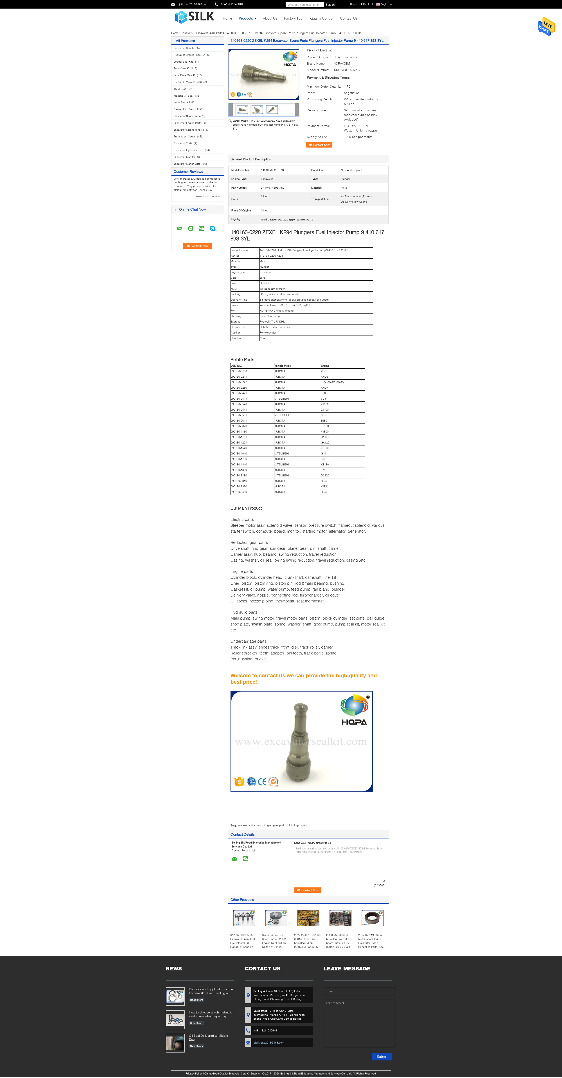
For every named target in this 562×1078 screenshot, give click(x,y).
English (385, 4)
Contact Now (321, 145)
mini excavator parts (250, 825)
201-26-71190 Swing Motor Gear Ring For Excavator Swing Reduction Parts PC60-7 (372, 940)
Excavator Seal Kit (184, 48)
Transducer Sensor (185, 136)
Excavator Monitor (184, 157)
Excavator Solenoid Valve (189, 129)
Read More (196, 999)
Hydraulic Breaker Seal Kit (189, 54)
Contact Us (349, 18)
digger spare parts (274, 825)
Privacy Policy (194, 1073)
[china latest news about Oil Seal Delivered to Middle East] (175, 1043)
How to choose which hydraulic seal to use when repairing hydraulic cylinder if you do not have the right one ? (211, 1014)
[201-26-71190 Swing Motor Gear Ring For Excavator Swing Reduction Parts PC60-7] (372, 918)
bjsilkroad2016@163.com (193, 4)
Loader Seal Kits (183, 61)
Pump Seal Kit (182, 68)
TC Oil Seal (180, 88)
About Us (270, 18)
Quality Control (321, 18)
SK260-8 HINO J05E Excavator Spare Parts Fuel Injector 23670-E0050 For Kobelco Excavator (243, 942)
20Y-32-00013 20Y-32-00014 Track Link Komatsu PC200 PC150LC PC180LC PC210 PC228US (307, 942)
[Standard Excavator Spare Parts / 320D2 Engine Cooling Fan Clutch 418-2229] (276, 918)
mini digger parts (297, 825)
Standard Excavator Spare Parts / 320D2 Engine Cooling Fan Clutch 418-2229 (274, 940)
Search (330, 4)
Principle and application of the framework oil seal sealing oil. (211, 991)
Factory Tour (294, 18)
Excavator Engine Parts (187, 122)
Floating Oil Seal (183, 95)
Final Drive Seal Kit (185, 75)
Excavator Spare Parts (209, 32)
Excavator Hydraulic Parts (189, 150)
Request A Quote (360, 4)
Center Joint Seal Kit (186, 109)
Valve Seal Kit (182, 102)
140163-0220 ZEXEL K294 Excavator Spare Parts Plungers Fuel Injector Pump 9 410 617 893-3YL (266, 124)
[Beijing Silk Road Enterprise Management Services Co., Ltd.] (195, 17)
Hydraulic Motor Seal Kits (189, 82)
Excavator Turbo (183, 143)
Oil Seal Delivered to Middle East (208, 1037)
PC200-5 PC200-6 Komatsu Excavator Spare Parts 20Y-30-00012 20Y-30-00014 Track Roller (339, 942)
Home (227, 18)
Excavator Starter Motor (187, 163)
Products (246, 18)
